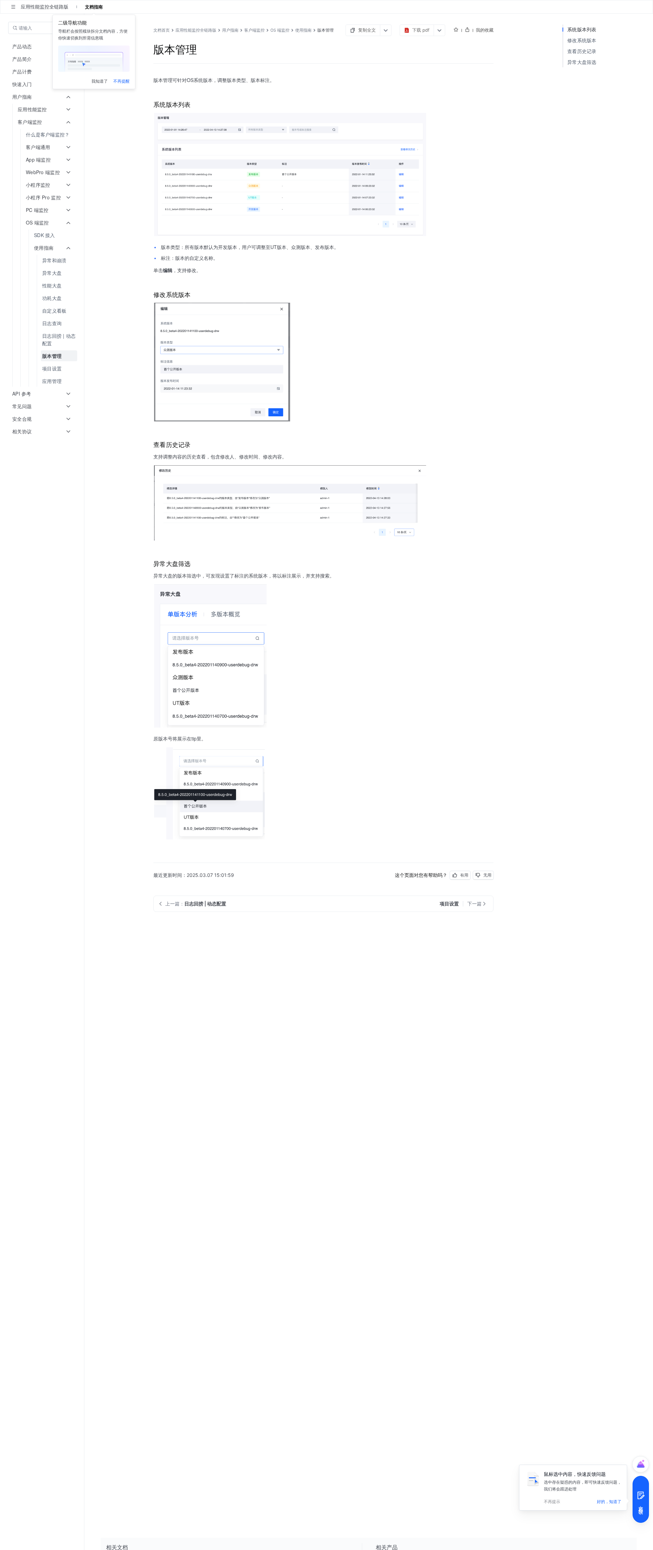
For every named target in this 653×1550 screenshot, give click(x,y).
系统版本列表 (582, 29)
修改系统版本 (582, 40)
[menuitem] (42, 134)
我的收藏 (484, 30)
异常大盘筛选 (582, 62)
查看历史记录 (582, 51)
